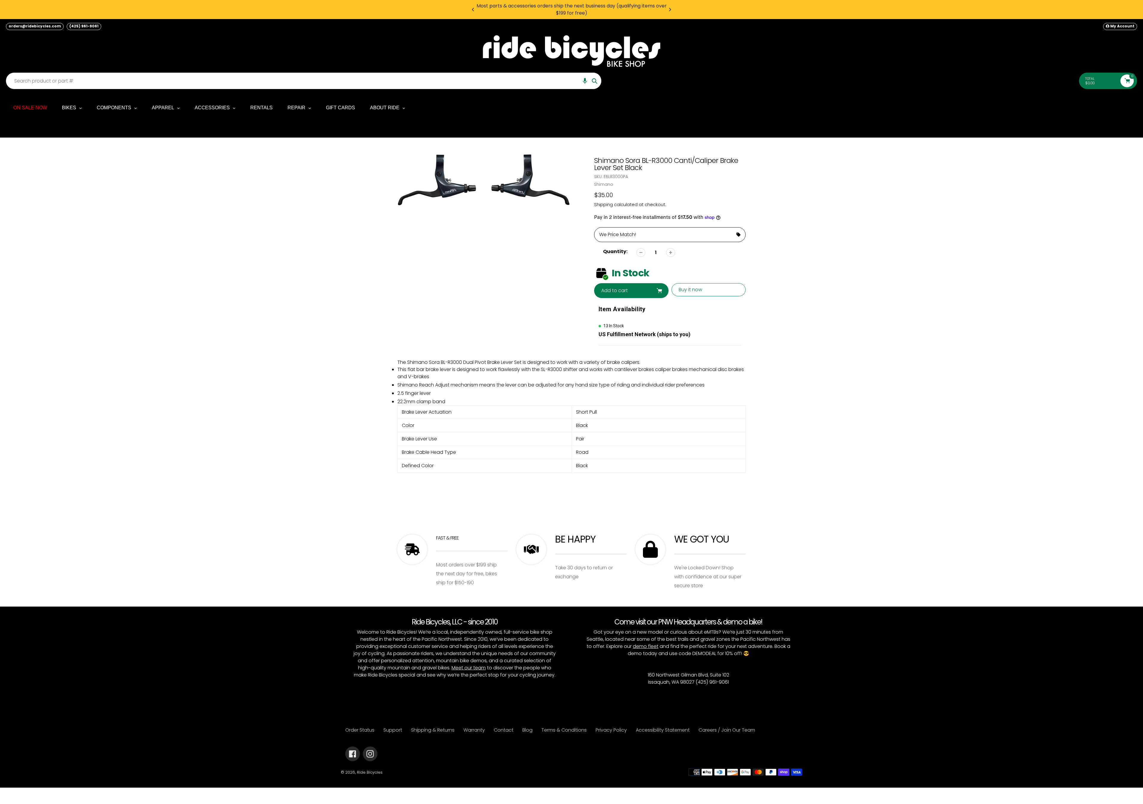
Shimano (603, 184)
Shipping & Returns (433, 730)
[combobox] (305, 81)
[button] (584, 81)
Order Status (359, 730)
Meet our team (469, 667)
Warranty (474, 730)
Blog (527, 730)
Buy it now (690, 289)
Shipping (603, 204)
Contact (503, 730)
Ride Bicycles (369, 772)
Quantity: (615, 251)
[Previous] (473, 10)
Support (392, 730)
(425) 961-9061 (84, 26)
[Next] (670, 10)
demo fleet (645, 646)
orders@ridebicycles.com (35, 26)
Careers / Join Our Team (727, 730)
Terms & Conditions (564, 730)
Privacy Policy (611, 730)
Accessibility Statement (663, 730)
